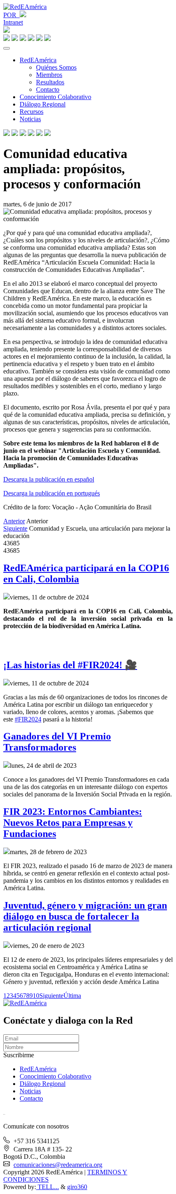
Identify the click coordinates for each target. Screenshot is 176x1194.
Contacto (47, 89)
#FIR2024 (28, 719)
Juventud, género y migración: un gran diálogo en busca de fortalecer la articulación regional (85, 916)
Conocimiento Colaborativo (55, 96)
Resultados (50, 82)
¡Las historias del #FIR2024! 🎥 (70, 665)
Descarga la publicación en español (48, 479)
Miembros (49, 74)
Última (72, 995)
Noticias (30, 118)
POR (11, 14)
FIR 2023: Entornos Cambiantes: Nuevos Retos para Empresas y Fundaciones (72, 822)
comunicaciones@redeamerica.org (58, 1164)
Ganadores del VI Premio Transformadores (57, 742)
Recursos (31, 111)
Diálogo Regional (42, 104)
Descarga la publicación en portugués (51, 493)
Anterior (14, 521)
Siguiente (15, 528)
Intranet (13, 22)
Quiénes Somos (56, 67)
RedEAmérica (38, 60)
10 (36, 995)
